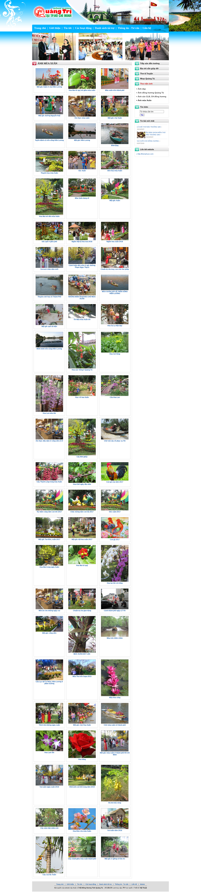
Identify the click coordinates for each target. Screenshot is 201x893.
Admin (142, 884)
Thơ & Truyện (146, 73)
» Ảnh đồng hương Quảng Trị (150, 93)
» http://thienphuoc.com (144, 154)
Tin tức (68, 28)
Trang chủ (40, 28)
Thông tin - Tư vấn (128, 28)
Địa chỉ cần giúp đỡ (149, 68)
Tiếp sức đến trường (150, 63)
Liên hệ (147, 28)
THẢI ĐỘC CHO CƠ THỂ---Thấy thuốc (150, 137)
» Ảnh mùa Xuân (144, 100)
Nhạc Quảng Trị (147, 78)
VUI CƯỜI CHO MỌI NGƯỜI (155, 129)
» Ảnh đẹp (141, 89)
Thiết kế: (140, 888)
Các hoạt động (83, 28)
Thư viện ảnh (146, 84)
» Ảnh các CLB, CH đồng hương (151, 96)
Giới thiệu (54, 28)
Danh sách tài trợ (104, 28)
